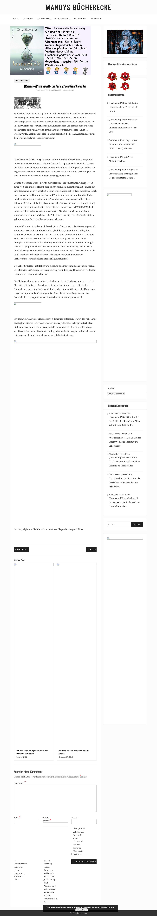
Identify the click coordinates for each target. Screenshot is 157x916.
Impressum (96, 19)
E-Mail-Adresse (47, 819)
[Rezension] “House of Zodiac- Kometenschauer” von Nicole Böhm (124, 107)
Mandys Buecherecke (65, 90)
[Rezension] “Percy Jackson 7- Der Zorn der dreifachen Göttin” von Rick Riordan (124, 502)
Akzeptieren (81, 910)
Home (15, 19)
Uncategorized (21, 80)
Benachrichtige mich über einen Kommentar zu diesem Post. (20, 872)
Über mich (28, 19)
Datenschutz (79, 19)
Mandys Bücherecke (78, 7)
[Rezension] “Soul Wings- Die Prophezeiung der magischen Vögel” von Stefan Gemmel (123, 173)
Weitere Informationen (107, 907)
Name (17, 817)
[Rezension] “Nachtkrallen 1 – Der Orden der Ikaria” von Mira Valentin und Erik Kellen (124, 421)
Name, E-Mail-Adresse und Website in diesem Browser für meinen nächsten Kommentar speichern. (79, 841)
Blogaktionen (61, 19)
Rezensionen (43, 19)
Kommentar (20, 783)
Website (74, 817)
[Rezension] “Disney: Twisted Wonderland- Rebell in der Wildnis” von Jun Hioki (123, 144)
